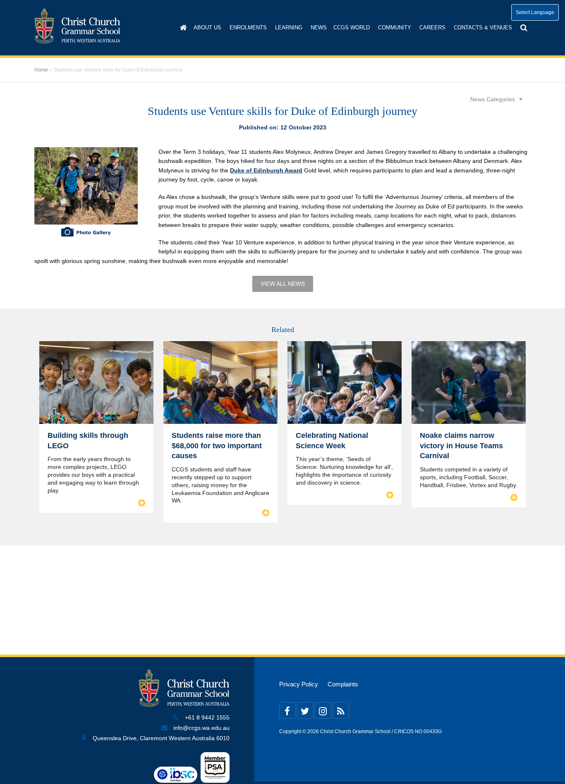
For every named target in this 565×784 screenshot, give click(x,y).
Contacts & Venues (483, 27)
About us (207, 27)
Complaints (343, 684)
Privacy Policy (298, 684)
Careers (432, 27)
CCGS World (351, 27)
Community (394, 27)
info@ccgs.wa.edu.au (201, 728)
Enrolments (248, 27)
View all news (283, 283)
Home (41, 70)
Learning (288, 27)
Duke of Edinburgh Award (266, 170)
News (319, 27)
